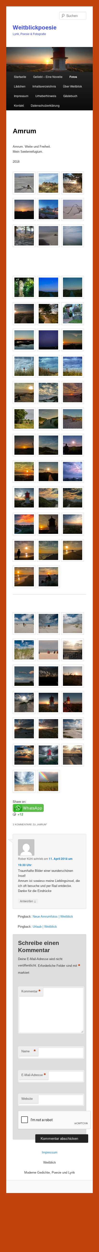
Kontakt (19, 105)
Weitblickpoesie (34, 27)
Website (27, 1099)
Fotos (73, 77)
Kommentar (31, 991)
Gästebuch (70, 96)
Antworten (28, 901)
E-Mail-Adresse (33, 1075)
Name (28, 1051)
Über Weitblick (72, 86)
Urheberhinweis (45, 96)
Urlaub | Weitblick (45, 926)
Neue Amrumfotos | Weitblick (53, 916)
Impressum (21, 96)
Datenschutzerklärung (45, 105)
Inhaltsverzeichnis (44, 86)
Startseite (20, 77)
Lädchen (19, 86)
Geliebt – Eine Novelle (47, 77)
